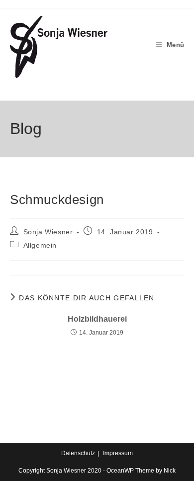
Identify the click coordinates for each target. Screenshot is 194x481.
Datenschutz (78, 453)
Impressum (118, 453)
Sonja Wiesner (48, 232)
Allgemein (40, 245)
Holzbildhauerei (97, 319)
